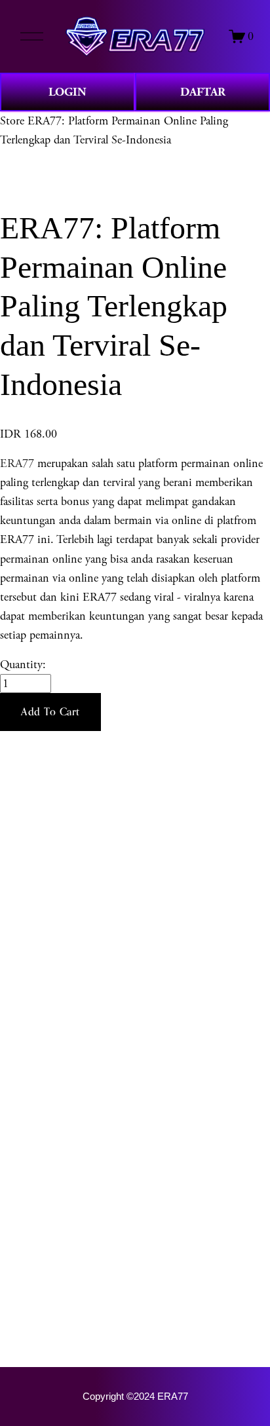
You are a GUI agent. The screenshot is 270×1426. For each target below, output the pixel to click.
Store (12, 120)
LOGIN (67, 92)
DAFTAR (202, 92)
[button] (50, 712)
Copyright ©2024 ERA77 (135, 1396)
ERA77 (17, 463)
